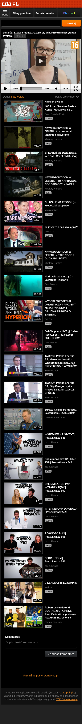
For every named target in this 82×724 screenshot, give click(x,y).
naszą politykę (67, 692)
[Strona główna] (10, 4)
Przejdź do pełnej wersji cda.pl (41, 675)
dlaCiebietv (17, 96)
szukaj (71, 23)
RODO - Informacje (67, 699)
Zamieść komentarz (61, 654)
